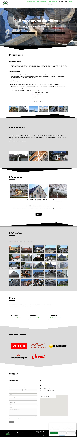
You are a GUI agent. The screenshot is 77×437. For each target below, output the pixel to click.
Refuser (62, 432)
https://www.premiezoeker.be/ (55, 317)
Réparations (53, 2)
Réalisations (63, 2)
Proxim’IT (45, 435)
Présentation (31, 2)
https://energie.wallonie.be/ (35, 317)
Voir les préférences (71, 432)
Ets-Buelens (36, 435)
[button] (74, 424)
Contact (50, 4)
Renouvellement (42, 2)
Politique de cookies (62, 435)
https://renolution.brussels (16, 317)
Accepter (54, 432)
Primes (71, 2)
